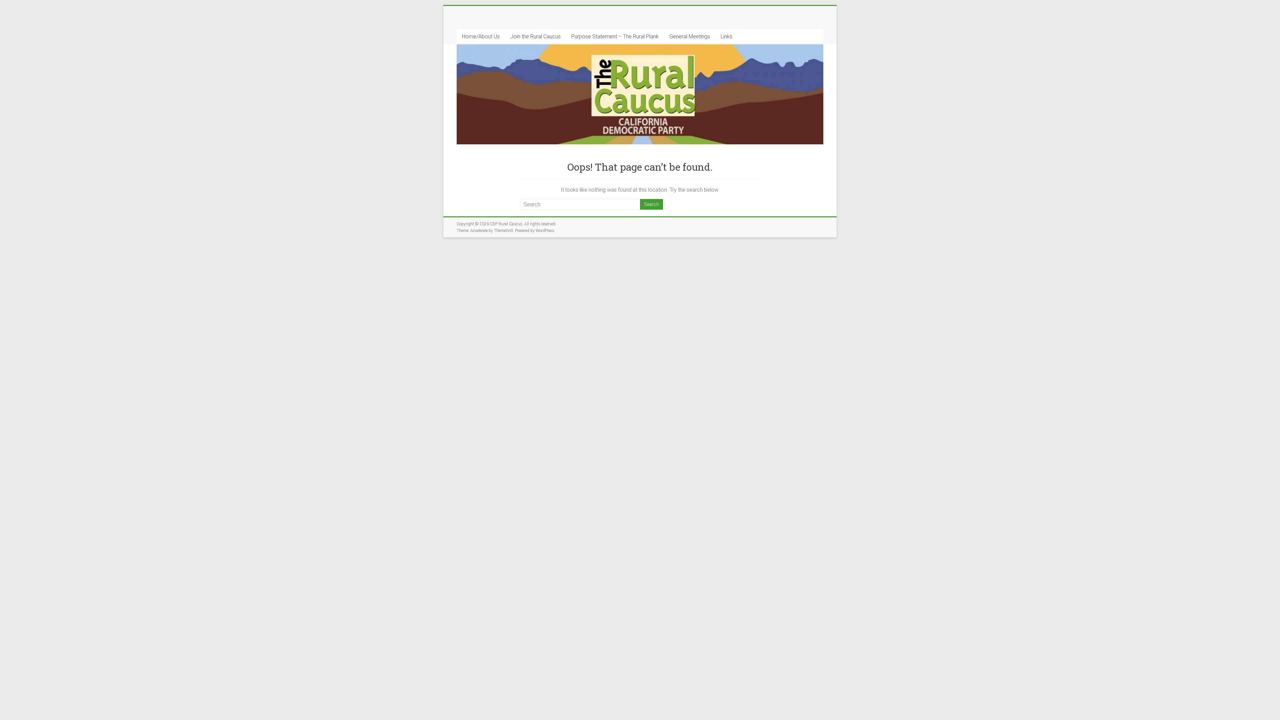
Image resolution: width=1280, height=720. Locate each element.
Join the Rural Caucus (535, 36)
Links (726, 36)
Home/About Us (481, 36)
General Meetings (689, 36)
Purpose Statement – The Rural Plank (615, 36)
